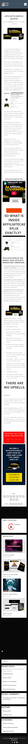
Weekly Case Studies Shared (13, 329)
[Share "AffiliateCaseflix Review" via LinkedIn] (20, 496)
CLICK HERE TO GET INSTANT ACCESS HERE (14, 477)
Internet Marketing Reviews (10, 727)
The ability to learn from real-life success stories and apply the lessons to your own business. (15, 376)
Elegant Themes (13, 738)
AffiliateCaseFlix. (17, 89)
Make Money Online (8, 731)
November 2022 (7, 715)
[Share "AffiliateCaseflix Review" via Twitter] (7, 496)
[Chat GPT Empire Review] (14, 585)
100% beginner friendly (12, 326)
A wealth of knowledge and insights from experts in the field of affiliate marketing (15, 346)
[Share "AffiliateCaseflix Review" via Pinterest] (17, 496)
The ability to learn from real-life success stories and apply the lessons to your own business (15, 354)
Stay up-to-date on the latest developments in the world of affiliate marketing (15, 333)
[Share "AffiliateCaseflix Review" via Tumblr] (14, 496)
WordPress (14, 740)
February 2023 (7, 711)
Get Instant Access (14, 210)
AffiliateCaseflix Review (9, 689)
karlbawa (11, 22)
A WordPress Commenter (9, 698)
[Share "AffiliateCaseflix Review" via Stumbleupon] (10, 499)
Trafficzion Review (8, 555)
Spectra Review (7, 613)
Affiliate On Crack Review (10, 574)
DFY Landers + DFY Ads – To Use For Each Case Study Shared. (14, 360)
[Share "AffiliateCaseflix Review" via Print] (17, 499)
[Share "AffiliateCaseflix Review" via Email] (14, 499)
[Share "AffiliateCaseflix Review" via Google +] (10, 496)
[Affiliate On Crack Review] (14, 565)
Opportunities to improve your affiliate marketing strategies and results (14, 340)
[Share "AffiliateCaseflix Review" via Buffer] (23, 496)
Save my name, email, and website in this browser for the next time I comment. (12, 652)
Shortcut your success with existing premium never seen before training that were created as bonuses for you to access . (15, 366)
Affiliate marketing (8, 723)
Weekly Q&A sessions (12, 372)
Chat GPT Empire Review (10, 594)
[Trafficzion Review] (14, 546)
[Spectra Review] (14, 604)
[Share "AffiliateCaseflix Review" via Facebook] (4, 496)
